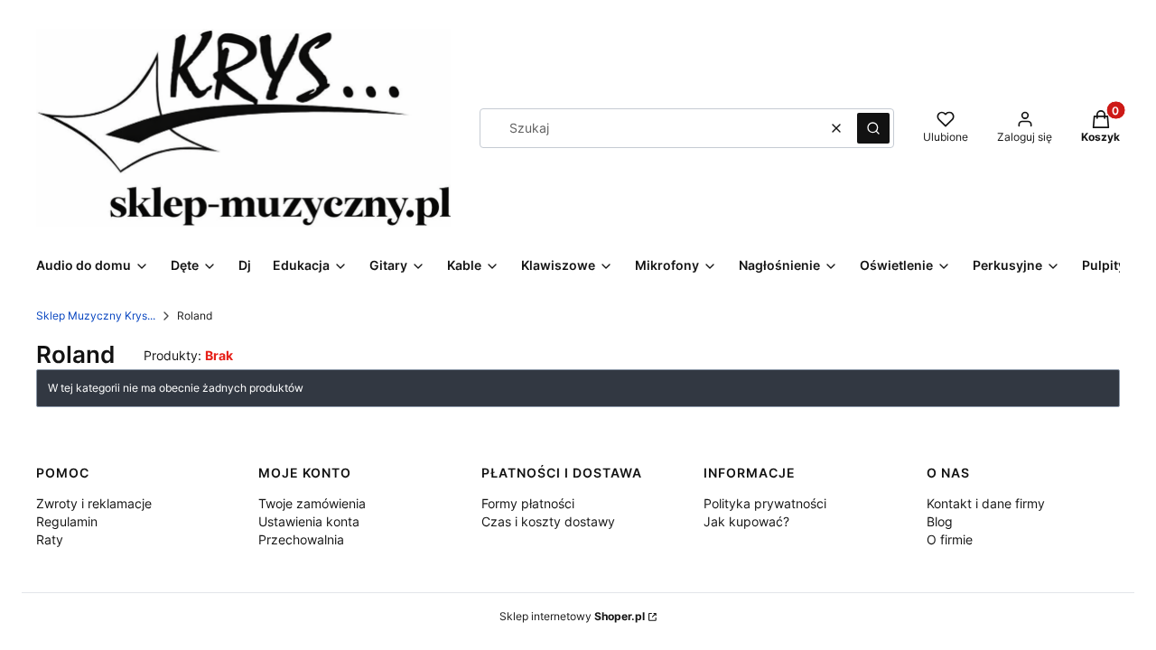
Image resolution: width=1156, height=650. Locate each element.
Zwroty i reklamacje (94, 503)
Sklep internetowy (572, 616)
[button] (873, 128)
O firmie (950, 539)
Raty (49, 539)
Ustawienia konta (308, 521)
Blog (940, 521)
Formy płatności (527, 503)
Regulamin (67, 521)
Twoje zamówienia (312, 503)
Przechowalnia (301, 539)
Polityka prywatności (765, 503)
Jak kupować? (746, 521)
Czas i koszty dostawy (548, 521)
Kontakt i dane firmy (986, 503)
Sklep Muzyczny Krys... (95, 315)
